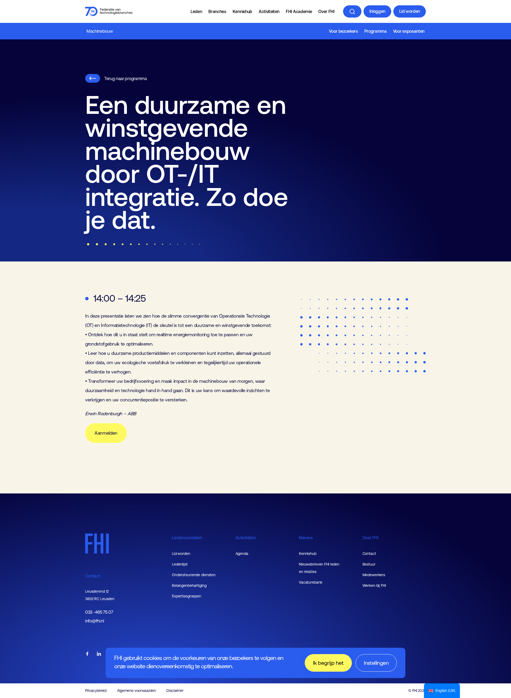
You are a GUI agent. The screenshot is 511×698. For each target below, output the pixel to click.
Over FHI (326, 11)
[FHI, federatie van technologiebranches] (109, 11)
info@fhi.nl (94, 621)
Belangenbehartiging (189, 585)
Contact (92, 576)
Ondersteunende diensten (194, 575)
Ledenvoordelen (187, 537)
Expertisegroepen (186, 596)
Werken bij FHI (374, 585)
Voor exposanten (409, 31)
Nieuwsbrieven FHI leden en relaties (319, 568)
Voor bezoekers (343, 31)
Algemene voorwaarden (136, 690)
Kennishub (242, 11)
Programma (375, 31)
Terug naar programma (125, 78)
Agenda (242, 553)
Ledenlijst (180, 564)
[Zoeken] (352, 11)
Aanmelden (105, 433)
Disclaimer (174, 690)
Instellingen (376, 663)
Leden (196, 11)
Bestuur (369, 564)
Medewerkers (373, 575)
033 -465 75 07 (99, 612)
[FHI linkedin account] (99, 654)
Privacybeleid (95, 690)
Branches (217, 11)
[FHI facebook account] (87, 654)
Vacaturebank (310, 582)
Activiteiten (269, 11)
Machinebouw (99, 31)
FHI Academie (299, 11)
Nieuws (306, 537)
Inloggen (377, 11)
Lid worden (409, 11)
